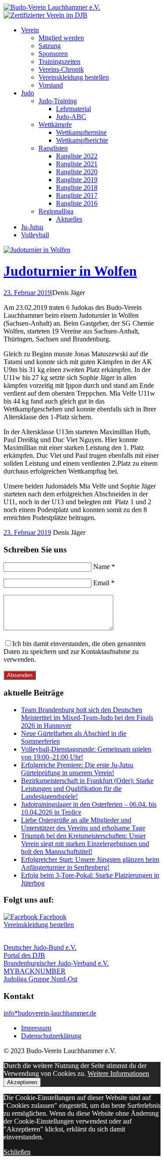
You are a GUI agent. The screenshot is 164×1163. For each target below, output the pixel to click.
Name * (104, 566)
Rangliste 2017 (77, 195)
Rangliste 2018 (77, 187)
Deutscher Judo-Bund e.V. (40, 947)
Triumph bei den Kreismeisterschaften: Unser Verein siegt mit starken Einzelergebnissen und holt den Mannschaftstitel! (85, 843)
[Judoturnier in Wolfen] (36, 249)
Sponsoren (53, 53)
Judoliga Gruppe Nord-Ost (40, 979)
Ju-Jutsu (32, 227)
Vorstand (50, 85)
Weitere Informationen (118, 1073)
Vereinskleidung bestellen (73, 77)
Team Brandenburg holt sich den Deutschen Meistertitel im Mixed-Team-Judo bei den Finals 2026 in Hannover (87, 717)
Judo (27, 93)
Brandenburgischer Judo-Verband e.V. (56, 963)
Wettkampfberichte (82, 140)
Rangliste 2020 (77, 172)
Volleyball (35, 235)
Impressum (36, 1028)
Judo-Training (57, 101)
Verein (30, 30)
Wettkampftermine (81, 132)
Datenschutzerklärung (51, 1036)
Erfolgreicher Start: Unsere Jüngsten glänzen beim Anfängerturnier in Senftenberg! (90, 863)
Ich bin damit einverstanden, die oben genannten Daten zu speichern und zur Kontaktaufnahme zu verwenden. (74, 651)
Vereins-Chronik (61, 69)
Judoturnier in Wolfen (70, 271)
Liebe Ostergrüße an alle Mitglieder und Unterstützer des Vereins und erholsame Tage (83, 824)
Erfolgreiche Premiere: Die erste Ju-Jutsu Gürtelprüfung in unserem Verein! (77, 769)
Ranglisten (53, 148)
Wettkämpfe (55, 124)
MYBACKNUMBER (34, 971)
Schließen (17, 1152)
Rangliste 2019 (77, 179)
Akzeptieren (22, 1082)
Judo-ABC (71, 116)
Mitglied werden (61, 38)
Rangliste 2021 (77, 164)
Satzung (49, 45)
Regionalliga (55, 211)
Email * (104, 583)
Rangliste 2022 (77, 156)
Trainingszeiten (59, 61)
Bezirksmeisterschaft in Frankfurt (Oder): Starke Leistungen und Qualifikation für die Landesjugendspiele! (87, 788)
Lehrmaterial (73, 108)
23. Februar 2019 (27, 292)
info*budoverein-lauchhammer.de (49, 1013)
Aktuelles (69, 219)
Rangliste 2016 (77, 203)
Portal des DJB (24, 955)
